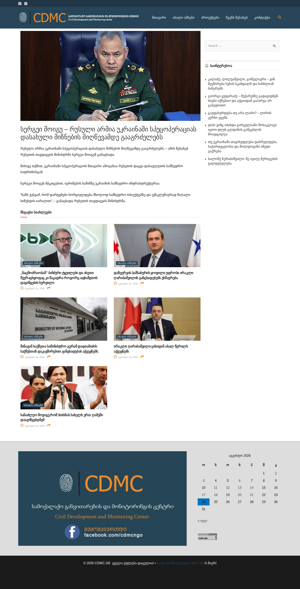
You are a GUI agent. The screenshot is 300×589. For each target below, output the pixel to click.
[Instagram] (25, 3)
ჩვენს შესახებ (237, 17)
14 (251, 487)
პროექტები (210, 17)
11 (215, 487)
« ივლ (202, 521)
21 (251, 495)
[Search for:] (242, 45)
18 (215, 495)
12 (228, 487)
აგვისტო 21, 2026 (34, 288)
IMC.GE (198, 563)
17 (203, 495)
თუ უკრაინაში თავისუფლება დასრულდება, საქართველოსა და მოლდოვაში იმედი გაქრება (242, 146)
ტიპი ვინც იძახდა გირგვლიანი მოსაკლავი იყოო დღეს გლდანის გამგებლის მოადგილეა (242, 129)
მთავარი (159, 17)
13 (239, 487)
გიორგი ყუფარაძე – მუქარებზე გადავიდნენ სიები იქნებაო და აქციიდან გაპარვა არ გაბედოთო (243, 100)
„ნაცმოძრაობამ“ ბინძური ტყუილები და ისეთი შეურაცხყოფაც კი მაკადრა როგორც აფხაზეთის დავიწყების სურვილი (58, 278)
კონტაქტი (262, 17)
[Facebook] (20, 3)
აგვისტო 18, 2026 (34, 425)
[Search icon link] (280, 17)
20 (239, 495)
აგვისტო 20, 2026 (34, 357)
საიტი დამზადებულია (174, 563)
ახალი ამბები (184, 17)
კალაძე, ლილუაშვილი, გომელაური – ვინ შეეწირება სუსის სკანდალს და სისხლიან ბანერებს (241, 83)
